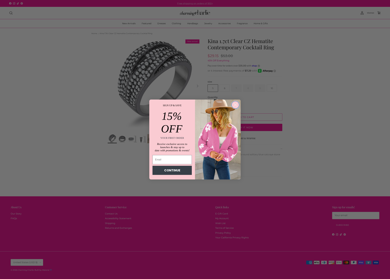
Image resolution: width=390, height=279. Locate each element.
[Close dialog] (235, 105)
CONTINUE (172, 170)
